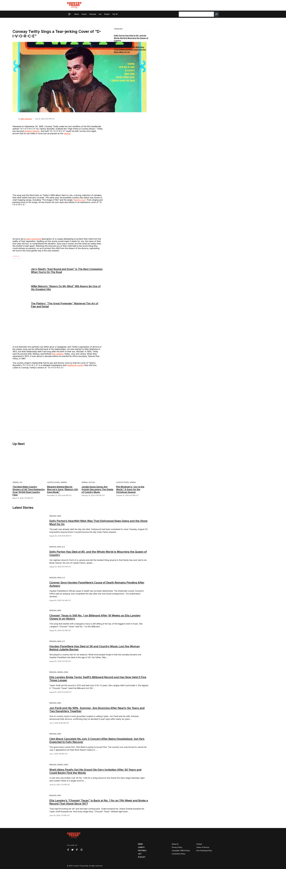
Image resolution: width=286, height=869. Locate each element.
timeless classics (32, 131)
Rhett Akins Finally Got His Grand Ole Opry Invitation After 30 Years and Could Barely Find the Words (95, 771)
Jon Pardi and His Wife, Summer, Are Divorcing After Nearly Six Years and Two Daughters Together (97, 709)
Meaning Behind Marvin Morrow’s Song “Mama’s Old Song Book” (62, 489)
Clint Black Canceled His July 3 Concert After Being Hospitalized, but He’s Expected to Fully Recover (96, 740)
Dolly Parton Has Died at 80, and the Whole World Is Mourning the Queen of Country (131, 38)
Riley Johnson (26, 119)
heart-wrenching (33, 239)
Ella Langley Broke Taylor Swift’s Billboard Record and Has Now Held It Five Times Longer (97, 679)
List (21, 482)
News (59, 516)
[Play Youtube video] (58, 396)
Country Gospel (53, 482)
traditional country (75, 365)
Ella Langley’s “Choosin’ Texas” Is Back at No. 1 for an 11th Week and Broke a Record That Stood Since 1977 (98, 802)
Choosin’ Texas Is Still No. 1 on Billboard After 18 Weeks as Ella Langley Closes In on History (95, 617)
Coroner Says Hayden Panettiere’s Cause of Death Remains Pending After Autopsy (96, 584)
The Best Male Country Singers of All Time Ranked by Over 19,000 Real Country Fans (29, 490)
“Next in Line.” (79, 200)
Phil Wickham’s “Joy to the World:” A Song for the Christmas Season (130, 489)
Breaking (52, 516)
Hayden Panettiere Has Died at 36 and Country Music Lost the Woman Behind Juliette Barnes (94, 648)
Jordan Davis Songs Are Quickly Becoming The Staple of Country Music (97, 489)
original (67, 133)
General (16, 482)
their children (57, 354)
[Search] (216, 14)
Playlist (92, 482)
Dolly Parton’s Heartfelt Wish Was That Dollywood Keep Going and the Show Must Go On (130, 49)
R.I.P (63, 546)
